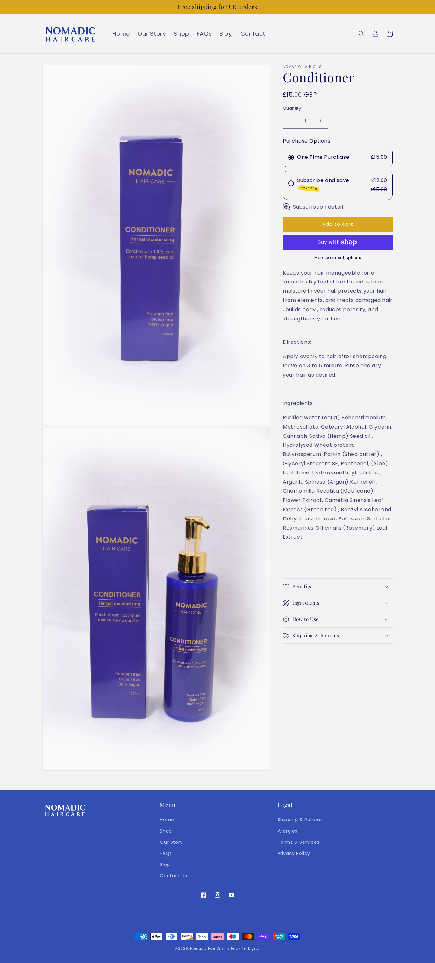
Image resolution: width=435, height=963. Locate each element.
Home (167, 819)
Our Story (171, 842)
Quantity (292, 108)
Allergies (287, 831)
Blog (165, 864)
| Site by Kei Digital (242, 948)
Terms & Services (299, 842)
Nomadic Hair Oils (207, 948)
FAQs (166, 853)
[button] (361, 34)
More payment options (337, 257)
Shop (166, 831)
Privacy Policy (294, 853)
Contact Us (173, 875)
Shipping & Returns (300, 819)
